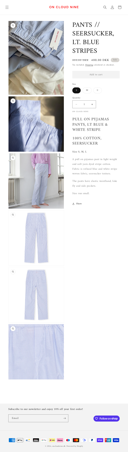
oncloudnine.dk (59, 446)
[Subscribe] (64, 418)
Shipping (89, 65)
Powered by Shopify (74, 446)
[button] (7, 7)
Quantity (76, 98)
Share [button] (79, 204)
